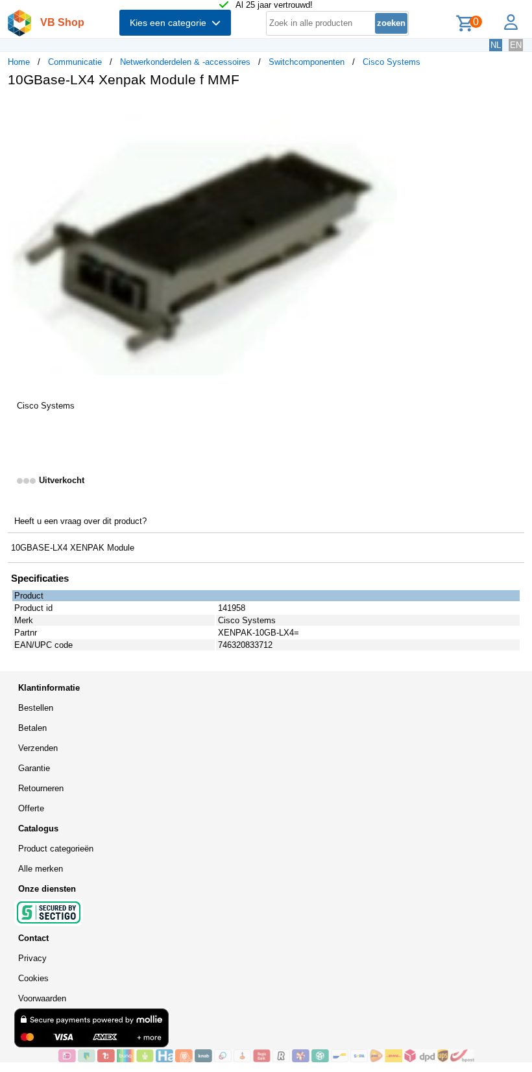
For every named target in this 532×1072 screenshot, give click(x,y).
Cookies (33, 978)
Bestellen (35, 708)
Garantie (34, 768)
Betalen (32, 728)
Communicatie (75, 62)
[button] (385, 111)
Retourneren (41, 788)
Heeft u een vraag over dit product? (80, 521)
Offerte (31, 808)
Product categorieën (55, 848)
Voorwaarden (42, 998)
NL (495, 45)
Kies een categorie (171, 23)
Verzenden (38, 748)
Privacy (32, 958)
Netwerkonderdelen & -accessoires (185, 62)
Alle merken (40, 869)
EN (516, 45)
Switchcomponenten (307, 62)
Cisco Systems (391, 62)
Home (19, 62)
